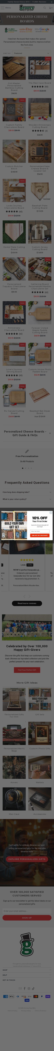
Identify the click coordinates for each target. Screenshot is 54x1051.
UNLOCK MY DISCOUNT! (40, 535)
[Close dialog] (51, 512)
